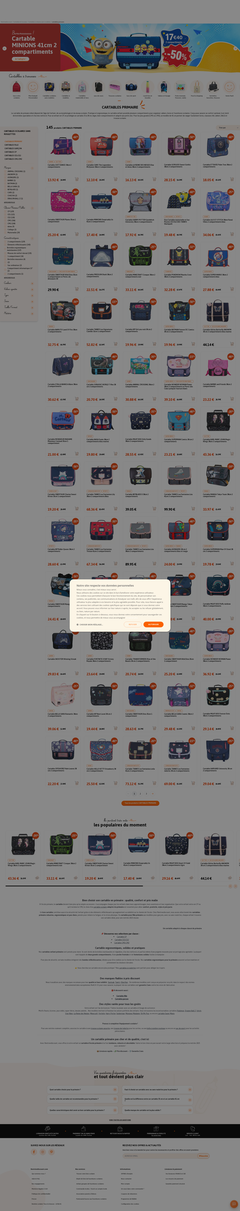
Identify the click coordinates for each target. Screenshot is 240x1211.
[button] (90, 624)
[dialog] (120, 605)
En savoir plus (132, 617)
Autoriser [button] (153, 624)
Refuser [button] (133, 624)
